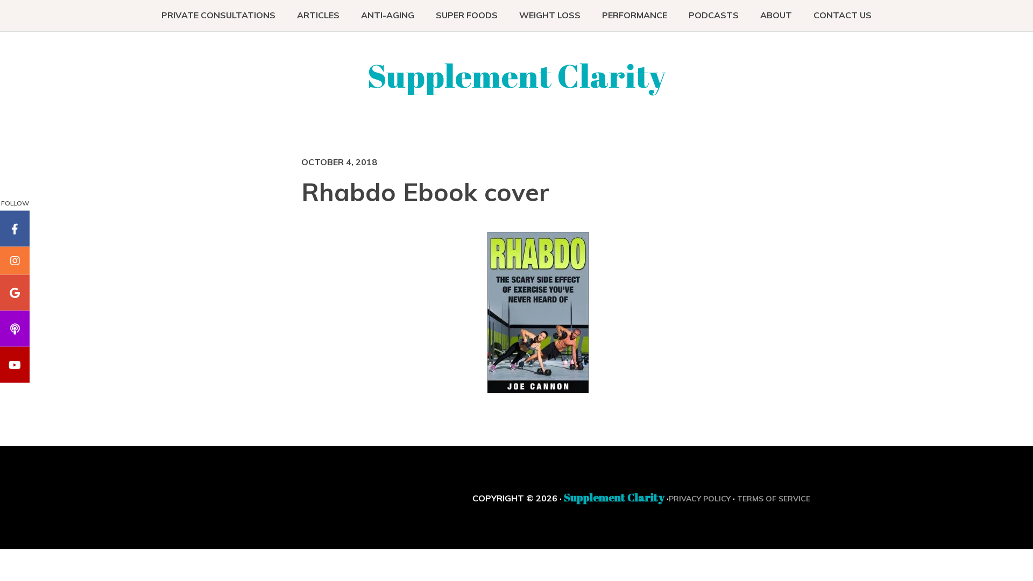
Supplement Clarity (516, 75)
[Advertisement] (394, 310)
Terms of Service (773, 499)
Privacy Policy (700, 499)
